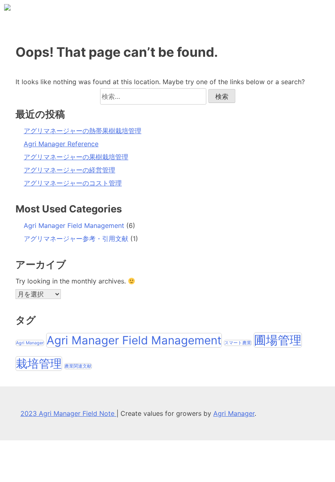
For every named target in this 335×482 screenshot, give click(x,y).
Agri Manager (30, 343)
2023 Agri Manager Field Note (68, 413)
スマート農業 (237, 343)
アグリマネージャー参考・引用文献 (76, 238)
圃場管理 (278, 340)
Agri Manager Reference (61, 144)
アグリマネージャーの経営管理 (69, 170)
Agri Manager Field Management (74, 225)
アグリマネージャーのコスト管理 (73, 183)
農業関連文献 (78, 366)
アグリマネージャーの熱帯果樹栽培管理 (82, 131)
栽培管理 (39, 363)
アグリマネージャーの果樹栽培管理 (76, 157)
